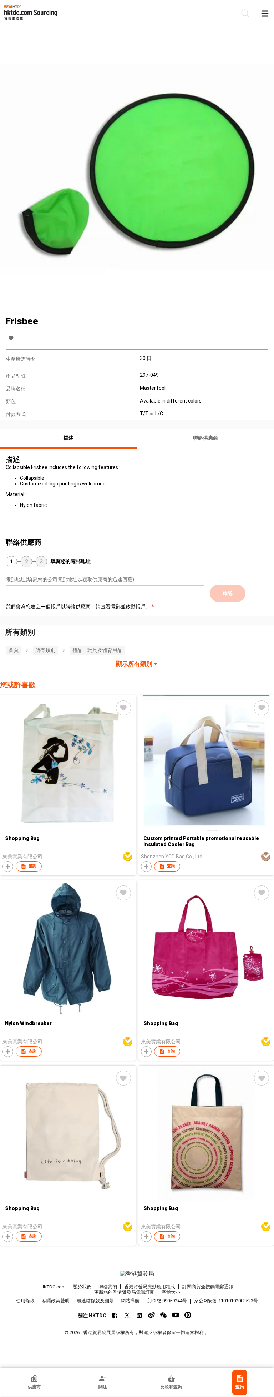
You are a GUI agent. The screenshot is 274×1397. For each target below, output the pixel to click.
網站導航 (130, 1300)
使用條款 (25, 1300)
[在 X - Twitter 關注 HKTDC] (127, 1315)
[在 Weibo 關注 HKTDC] (151, 1315)
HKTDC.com (53, 1286)
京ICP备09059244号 (167, 1300)
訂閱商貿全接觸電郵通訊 (207, 1286)
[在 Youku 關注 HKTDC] (187, 1315)
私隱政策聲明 (56, 1300)
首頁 (14, 650)
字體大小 (171, 1292)
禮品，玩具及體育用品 (97, 650)
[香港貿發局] (137, 1274)
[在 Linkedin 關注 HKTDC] (139, 1315)
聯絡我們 (107, 1286)
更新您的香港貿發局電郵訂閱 (124, 1292)
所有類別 (45, 650)
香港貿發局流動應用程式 (149, 1286)
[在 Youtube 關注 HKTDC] (175, 1315)
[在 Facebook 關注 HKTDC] (115, 1315)
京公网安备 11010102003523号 (226, 1300)
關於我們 (82, 1286)
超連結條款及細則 (95, 1300)
